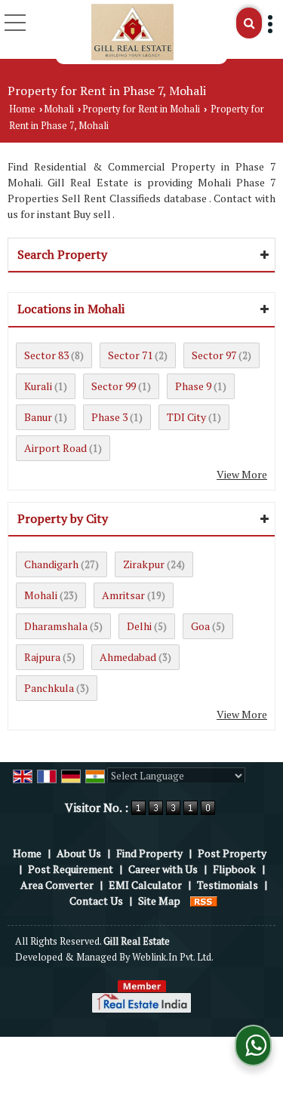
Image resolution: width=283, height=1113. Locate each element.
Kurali (38, 386)
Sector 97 (214, 355)
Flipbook (234, 869)
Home (22, 109)
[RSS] (203, 900)
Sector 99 (113, 386)
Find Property (149, 853)
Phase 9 (193, 386)
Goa (200, 626)
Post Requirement (70, 869)
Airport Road (55, 448)
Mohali (59, 109)
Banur (38, 417)
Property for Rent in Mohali (141, 109)
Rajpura (42, 657)
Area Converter (57, 885)
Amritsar (123, 595)
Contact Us (96, 900)
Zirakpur (144, 564)
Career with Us (163, 869)
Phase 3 (109, 417)
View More (242, 474)
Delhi (139, 626)
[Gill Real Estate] (132, 32)
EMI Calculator (145, 885)
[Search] (249, 23)
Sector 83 (46, 355)
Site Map (159, 900)
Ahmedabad (128, 657)
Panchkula (49, 688)
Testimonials (227, 885)
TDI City (186, 417)
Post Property (232, 853)
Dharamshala (56, 626)
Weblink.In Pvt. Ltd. (173, 957)
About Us (79, 853)
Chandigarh (51, 564)
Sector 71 (130, 355)
